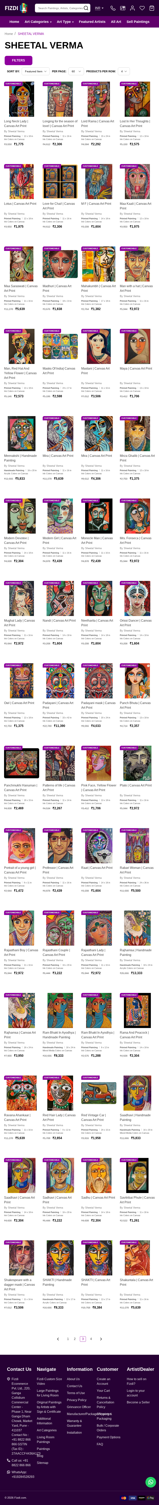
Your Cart (103, 1390)
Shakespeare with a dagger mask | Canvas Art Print (19, 1284)
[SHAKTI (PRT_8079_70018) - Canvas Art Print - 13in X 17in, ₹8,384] (98, 1257)
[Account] (132, 8)
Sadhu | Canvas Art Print (98, 1197)
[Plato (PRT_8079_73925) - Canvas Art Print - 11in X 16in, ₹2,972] (137, 763)
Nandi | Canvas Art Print (59, 620)
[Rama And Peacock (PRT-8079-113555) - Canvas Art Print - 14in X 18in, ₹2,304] (137, 1010)
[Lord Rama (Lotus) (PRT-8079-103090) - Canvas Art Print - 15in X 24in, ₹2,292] (98, 99)
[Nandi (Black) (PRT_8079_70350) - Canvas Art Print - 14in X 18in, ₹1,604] (60, 598)
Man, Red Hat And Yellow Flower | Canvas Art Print (20, 373)
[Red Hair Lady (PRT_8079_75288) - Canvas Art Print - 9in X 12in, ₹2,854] (60, 1093)
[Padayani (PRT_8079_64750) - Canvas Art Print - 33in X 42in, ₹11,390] (60, 680)
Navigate (46, 1369)
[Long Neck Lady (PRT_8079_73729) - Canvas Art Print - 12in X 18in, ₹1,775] (21, 99)
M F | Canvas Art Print (96, 203)
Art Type (64, 22)
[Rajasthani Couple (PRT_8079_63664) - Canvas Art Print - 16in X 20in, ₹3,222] (60, 928)
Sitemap (42, 1462)
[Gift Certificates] (122, 8)
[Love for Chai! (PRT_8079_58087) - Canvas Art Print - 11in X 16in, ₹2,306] (60, 181)
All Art (116, 22)
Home (14, 22)
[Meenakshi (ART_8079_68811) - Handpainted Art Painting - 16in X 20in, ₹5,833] (21, 433)
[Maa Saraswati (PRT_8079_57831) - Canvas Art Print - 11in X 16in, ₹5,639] (21, 264)
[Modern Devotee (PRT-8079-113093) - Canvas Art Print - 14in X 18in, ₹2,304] (21, 516)
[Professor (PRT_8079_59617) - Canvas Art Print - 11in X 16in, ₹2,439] (60, 845)
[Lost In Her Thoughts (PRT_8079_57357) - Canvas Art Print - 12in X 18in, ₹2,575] (137, 99)
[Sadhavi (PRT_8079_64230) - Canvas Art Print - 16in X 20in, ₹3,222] (60, 1175)
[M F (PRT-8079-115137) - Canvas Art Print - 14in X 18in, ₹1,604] (98, 181)
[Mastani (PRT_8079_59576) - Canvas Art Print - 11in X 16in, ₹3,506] (98, 346)
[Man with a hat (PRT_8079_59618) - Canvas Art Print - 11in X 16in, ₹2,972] (137, 264)
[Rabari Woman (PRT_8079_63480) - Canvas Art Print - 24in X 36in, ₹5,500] (137, 845)
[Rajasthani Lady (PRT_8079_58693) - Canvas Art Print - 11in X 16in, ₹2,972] (98, 928)
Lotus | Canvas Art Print (20, 203)
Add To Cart (26, 155)
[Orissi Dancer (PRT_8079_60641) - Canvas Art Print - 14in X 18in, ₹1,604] (137, 598)
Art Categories (37, 22)
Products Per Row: (101, 71)
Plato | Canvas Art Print (136, 785)
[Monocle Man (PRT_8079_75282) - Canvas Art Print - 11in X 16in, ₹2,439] (98, 516)
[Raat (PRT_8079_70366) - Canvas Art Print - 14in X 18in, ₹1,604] (98, 845)
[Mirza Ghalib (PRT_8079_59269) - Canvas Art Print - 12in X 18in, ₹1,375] (137, 433)
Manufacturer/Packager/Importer (89, 1414)
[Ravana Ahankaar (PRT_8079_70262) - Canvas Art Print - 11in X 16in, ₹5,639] (21, 1093)
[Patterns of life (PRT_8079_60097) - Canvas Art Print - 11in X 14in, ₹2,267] (60, 763)
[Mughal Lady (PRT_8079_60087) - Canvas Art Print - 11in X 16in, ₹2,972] (21, 598)
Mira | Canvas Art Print (58, 455)
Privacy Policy (76, 1400)
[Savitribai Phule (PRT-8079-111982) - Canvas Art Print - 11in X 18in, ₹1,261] (137, 1175)
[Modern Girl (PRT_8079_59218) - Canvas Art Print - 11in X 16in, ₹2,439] (60, 516)
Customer (107, 1369)
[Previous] (59, 1339)
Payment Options (108, 1437)
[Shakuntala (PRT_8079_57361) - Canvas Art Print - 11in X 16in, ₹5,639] (137, 1257)
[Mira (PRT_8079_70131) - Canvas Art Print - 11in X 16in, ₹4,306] (98, 433)
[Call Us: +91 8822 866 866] (113, 8)
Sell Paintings (138, 22)
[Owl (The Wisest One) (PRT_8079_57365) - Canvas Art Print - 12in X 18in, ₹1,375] (21, 680)
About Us (73, 1379)
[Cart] (151, 8)
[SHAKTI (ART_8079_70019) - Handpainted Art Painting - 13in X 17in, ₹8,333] (60, 1257)
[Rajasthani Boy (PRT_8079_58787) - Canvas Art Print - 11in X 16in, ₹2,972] (21, 928)
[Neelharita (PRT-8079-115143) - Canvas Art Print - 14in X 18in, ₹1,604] (98, 598)
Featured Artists (92, 22)
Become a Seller (138, 1402)
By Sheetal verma (14, 131)
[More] (51, 22)
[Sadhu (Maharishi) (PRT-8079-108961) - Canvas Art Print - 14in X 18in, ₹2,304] (98, 1175)
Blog (40, 1455)
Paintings (43, 1449)
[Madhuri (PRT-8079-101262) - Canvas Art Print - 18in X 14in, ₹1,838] (60, 264)
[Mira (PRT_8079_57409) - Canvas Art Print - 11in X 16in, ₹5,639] (60, 433)
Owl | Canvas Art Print (19, 703)
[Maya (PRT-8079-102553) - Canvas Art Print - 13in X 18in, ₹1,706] (137, 346)
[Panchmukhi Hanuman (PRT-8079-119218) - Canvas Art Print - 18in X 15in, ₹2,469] (21, 763)
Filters (18, 60)
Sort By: (13, 71)
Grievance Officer (79, 1407)
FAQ (100, 1444)
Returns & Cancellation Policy (105, 1402)
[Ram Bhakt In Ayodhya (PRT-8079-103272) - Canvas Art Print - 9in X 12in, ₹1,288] (98, 1010)
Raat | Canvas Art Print (96, 867)
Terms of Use (76, 1393)
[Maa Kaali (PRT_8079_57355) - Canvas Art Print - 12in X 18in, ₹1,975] (137, 181)
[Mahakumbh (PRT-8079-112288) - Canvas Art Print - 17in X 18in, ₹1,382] (98, 264)
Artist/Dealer (140, 1369)
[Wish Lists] (142, 8)
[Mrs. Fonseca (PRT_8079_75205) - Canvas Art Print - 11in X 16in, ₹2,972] (137, 516)
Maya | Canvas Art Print (136, 368)
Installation (74, 1432)
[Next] (100, 1339)
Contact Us (74, 1386)
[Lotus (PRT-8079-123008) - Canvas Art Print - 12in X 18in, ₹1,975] (21, 181)
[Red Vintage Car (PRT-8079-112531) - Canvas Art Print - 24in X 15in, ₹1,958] (98, 1093)
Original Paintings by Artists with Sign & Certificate (49, 1407)
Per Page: (59, 71)
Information (80, 1369)
